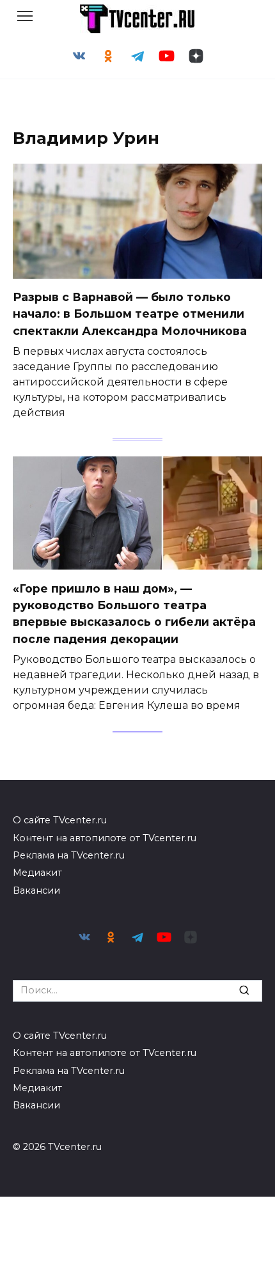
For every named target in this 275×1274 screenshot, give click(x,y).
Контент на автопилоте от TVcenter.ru (104, 838)
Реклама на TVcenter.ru (69, 855)
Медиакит (37, 872)
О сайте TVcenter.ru (60, 820)
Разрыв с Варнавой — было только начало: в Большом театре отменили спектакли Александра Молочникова (130, 314)
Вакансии (36, 890)
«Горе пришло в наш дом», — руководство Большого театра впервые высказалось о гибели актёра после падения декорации (134, 613)
